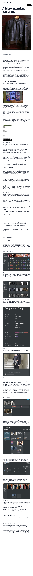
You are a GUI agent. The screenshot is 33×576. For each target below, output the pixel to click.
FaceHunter (11, 527)
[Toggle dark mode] (31, 5)
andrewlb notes (7, 3)
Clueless (24, 84)
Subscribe (28, 5)
